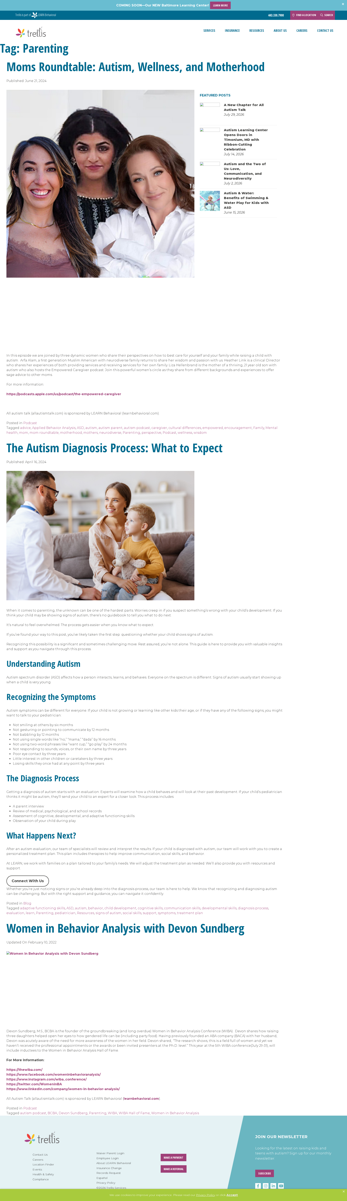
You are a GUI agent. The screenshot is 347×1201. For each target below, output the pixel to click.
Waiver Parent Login (110, 1153)
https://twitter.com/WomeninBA (34, 1084)
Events (37, 1169)
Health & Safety (43, 1174)
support (149, 913)
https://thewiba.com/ (24, 1070)
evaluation (15, 913)
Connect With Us (28, 881)
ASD (80, 428)
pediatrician (65, 913)
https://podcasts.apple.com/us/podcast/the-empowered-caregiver (63, 394)
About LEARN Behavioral (113, 1163)
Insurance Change (109, 1168)
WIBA (112, 1113)
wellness (185, 433)
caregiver (159, 428)
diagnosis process (253, 908)
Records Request (108, 1172)
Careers (301, 30)
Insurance (232, 30)
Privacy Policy (105, 1182)
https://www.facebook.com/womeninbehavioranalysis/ (53, 1074)
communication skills (182, 908)
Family (258, 428)
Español (101, 1178)
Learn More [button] (220, 5)
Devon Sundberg (73, 1113)
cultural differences (184, 428)
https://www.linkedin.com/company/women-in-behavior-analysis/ (63, 1089)
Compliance (41, 1179)
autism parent (110, 428)
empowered (212, 428)
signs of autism (108, 913)
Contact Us (325, 30)
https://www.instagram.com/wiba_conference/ (46, 1079)
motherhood (71, 433)
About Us (280, 30)
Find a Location (306, 15)
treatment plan (190, 913)
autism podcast (137, 428)
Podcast (30, 423)
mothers (90, 433)
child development (120, 908)
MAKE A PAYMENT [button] (173, 1157)
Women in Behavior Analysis (175, 1113)
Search (328, 15)
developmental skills (219, 908)
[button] (343, 1191)
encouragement (238, 428)
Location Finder (43, 1164)
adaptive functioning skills (42, 908)
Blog (27, 903)
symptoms (167, 913)
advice (25, 428)
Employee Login (107, 1158)
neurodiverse (110, 433)
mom (23, 433)
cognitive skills (150, 908)
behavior (95, 908)
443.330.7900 (276, 15)
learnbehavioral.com (141, 1099)
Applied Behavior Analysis (54, 428)
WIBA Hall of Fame (134, 1113)
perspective (151, 433)
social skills (132, 913)
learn (30, 913)
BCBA (52, 1113)
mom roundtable (44, 433)
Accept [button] (232, 1195)
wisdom (200, 433)
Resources (256, 30)
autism (91, 428)
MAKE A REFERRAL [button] (174, 1169)
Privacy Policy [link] (205, 1195)
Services (209, 30)
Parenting (131, 433)
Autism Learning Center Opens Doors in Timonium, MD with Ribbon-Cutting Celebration (246, 139)
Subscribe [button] (264, 1173)
